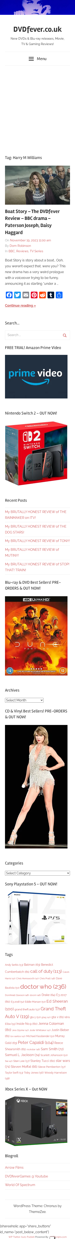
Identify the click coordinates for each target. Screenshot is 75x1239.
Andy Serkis (14, 964)
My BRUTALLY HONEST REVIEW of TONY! (37, 541)
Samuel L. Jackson (22, 1055)
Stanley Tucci (42, 1061)
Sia (8, 1061)
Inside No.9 (27, 1023)
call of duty (46, 971)
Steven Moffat (24, 1066)
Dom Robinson (20, 246)
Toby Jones (34, 1072)
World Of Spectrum (20, 1185)
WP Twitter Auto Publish (22, 1237)
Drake (48, 995)
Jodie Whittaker (40, 1030)
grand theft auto (27, 1009)
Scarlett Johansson (54, 1055)
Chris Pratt (47, 978)
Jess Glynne (20, 1030)
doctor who (43, 986)
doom (35, 995)
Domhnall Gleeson (17, 995)
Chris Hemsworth (27, 978)
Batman (32, 964)
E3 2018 (17, 1001)
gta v (57, 1017)
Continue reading (19, 306)
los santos (17, 1036)
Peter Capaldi (36, 1042)
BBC (12, 251)
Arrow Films (14, 1168)
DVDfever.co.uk (37, 29)
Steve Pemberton (51, 1066)
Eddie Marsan (35, 1001)
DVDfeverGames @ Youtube (26, 1176)
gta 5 (35, 1017)
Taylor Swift (14, 1072)
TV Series (36, 251)
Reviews (22, 251)
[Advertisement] (37, 108)
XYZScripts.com (58, 1237)
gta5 (46, 1017)
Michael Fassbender (40, 1036)
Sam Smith (52, 1049)
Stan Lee (21, 1061)
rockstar (33, 1049)
